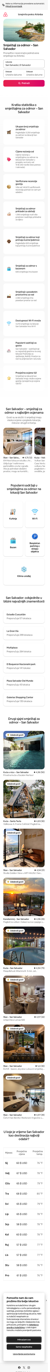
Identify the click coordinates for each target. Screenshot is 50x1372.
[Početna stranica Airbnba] (5, 14)
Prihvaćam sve (24, 1339)
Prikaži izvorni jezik (14, 6)
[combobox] (24, 65)
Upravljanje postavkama (24, 1354)
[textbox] (14, 74)
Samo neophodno (24, 1347)
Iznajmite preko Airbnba (30, 14)
